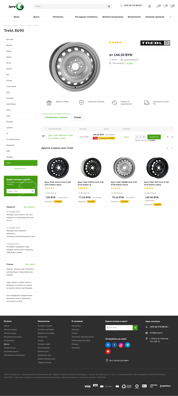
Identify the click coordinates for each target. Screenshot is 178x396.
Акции (41, 340)
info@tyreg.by (156, 333)
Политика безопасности (83, 337)
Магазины (76, 326)
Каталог (8, 321)
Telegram (127, 345)
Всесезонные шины (13, 337)
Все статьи (30, 264)
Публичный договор (81, 340)
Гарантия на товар (46, 333)
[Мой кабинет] (149, 6)
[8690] (74, 66)
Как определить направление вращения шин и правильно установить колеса (19, 298)
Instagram (121, 345)
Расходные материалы (14, 355)
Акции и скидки (62, 101)
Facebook (114, 345)
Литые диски (10, 348)
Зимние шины (10, 329)
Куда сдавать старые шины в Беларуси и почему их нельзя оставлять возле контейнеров (19, 285)
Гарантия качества (96, 101)
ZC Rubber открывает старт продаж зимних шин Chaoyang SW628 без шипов (20, 250)
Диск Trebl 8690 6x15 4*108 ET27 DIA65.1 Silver (60, 136)
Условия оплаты (45, 326)
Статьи (74, 333)
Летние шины (10, 333)
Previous (167, 148)
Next (172, 148)
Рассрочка (42, 337)
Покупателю (44, 321)
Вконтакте (108, 345)
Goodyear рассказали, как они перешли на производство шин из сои (20, 217)
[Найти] (109, 6)
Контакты (76, 348)
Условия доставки (46, 329)
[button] (167, 300)
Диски (7, 344)
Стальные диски (11, 351)
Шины (6, 326)
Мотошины (9, 340)
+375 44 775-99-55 (133, 5)
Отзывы (75, 344)
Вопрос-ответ (44, 344)
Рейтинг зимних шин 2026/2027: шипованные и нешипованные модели (20, 272)
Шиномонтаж (44, 348)
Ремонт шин (43, 351)
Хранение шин (44, 355)
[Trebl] (155, 43)
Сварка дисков (44, 362)
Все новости (29, 207)
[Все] (170, 17)
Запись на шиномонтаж (126, 102)
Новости (75, 329)
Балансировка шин (46, 359)
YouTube (108, 351)
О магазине (77, 321)
